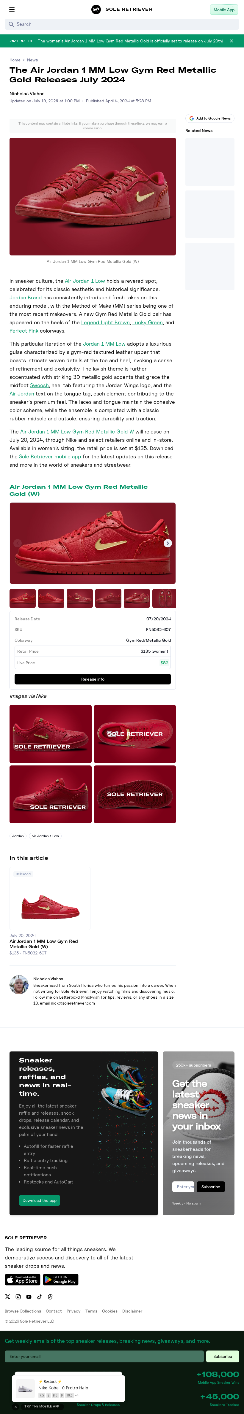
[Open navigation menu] (12, 9)
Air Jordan (22, 393)
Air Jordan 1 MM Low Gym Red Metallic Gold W (77, 431)
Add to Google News (213, 118)
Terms (91, 1310)
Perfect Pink (24, 331)
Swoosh (39, 385)
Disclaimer (132, 1310)
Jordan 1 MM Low (104, 344)
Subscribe (210, 1186)
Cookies (110, 1310)
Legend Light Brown (105, 322)
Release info (92, 678)
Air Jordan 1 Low (85, 281)
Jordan (18, 836)
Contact (54, 1310)
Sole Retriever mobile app (50, 456)
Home (15, 59)
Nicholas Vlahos (27, 93)
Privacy (74, 1310)
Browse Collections (23, 1310)
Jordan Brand (26, 297)
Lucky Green (147, 322)
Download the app (40, 1200)
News (32, 59)
